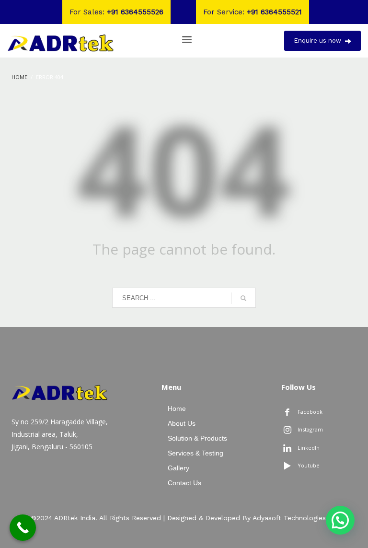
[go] (243, 298)
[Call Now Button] (23, 527)
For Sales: (116, 12)
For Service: (252, 12)
